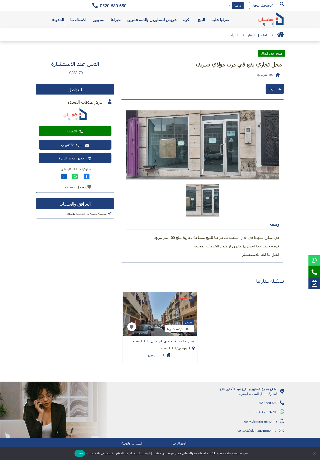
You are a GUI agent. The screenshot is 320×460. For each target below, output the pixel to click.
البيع (201, 19)
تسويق (98, 19)
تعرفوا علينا (220, 19)
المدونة (58, 19)
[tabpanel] (202, 144)
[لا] (314, 453)
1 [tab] (202, 171)
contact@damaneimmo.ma (256, 430)
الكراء (187, 19)
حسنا (80, 453)
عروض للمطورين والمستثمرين (152, 19)
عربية (237, 5)
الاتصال (72, 131)
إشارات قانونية (131, 443)
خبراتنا (116, 19)
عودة (272, 89)
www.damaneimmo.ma (260, 421)
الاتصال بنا (78, 19)
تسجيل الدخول (260, 5)
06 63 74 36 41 (265, 412)
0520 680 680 (113, 5)
